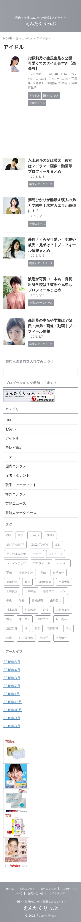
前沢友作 (58, 572)
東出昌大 (24, 619)
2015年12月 (12, 702)
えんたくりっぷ (40, 23)
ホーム (10, 888)
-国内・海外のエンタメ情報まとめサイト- (40, 901)
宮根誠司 (37, 600)
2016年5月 (11, 662)
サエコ (37, 554)
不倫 (9, 572)
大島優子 (38, 83)
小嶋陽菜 (51, 83)
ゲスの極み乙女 (16, 554)
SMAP (50, 535)
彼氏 (46, 609)
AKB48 (53, 74)
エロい (65, 78)
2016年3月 (11, 678)
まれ (57, 544)
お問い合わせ (35, 893)
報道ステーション (54, 591)
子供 (9, 600)
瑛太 (68, 628)
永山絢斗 (61, 619)
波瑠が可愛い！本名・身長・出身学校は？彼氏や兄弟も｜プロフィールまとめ (52, 284)
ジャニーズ (56, 554)
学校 (22, 600)
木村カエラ (63, 609)
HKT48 (64, 74)
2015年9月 (11, 718)
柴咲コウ (43, 619)
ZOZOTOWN (39, 544)
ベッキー (62, 563)
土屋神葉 (30, 591)
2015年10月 (12, 710)
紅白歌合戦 (26, 637)
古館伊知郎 (44, 582)
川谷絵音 (30, 609)
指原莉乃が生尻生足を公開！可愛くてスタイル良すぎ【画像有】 (52, 63)
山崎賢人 (55, 600)
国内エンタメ (27, 888)
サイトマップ (57, 893)
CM (8, 535)
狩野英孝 (53, 628)
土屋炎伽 (11, 591)
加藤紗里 (11, 582)
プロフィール (41, 563)
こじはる (41, 78)
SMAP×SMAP (15, 544)
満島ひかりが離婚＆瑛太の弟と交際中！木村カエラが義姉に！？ (52, 205)
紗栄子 (44, 637)
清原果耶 (11, 628)
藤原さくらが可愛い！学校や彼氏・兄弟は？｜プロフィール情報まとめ (52, 245)
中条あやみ (26, 572)
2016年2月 (11, 686)
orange (34, 535)
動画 (27, 582)
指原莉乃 (64, 83)
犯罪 (37, 628)
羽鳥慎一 (61, 637)
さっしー (54, 78)
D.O (20, 535)
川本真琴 (11, 609)
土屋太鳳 (64, 582)
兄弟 (43, 572)
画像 (9, 637)
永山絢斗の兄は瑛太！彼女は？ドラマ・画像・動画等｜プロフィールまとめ (52, 166)
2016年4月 (11, 670)
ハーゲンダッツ (16, 563)
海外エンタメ (48, 888)
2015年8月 (11, 726)
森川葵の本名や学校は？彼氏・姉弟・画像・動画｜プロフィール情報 (52, 325)
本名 (9, 619)
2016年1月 (11, 694)
